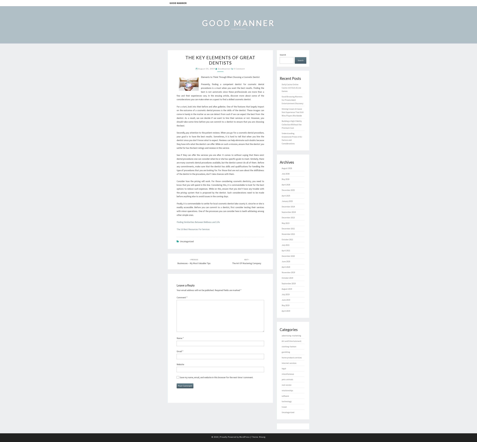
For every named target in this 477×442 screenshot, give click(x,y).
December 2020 (288, 256)
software (285, 396)
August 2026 (287, 168)
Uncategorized (288, 412)
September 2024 (289, 212)
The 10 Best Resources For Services (193, 229)
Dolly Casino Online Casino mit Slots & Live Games (291, 87)
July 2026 (286, 173)
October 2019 (287, 278)
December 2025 (288, 190)
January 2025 (287, 201)
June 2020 (286, 261)
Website (180, 364)
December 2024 (288, 206)
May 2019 (285, 305)
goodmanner (224, 69)
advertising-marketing (291, 335)
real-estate (286, 385)
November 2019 (288, 272)
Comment (182, 297)
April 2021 (286, 250)
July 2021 (286, 245)
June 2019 (286, 300)
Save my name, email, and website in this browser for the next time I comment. (216, 377)
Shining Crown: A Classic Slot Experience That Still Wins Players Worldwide (293, 112)
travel (284, 407)
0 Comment (239, 69)
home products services (292, 357)
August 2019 (287, 289)
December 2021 (288, 228)
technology (287, 401)
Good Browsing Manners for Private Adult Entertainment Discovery (292, 100)
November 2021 (288, 234)
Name (180, 338)
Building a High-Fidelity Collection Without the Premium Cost (292, 124)
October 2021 (287, 239)
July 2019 (286, 294)
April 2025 (286, 195)
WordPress (244, 437)
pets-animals (287, 379)
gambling (286, 352)
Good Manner (178, 3)
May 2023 (285, 223)
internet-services (289, 363)
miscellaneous (288, 374)
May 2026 (285, 179)
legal (284, 368)
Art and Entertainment (291, 341)
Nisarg (262, 437)
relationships (287, 390)
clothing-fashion (289, 346)
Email (180, 351)
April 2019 (286, 311)
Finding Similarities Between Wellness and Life (198, 222)
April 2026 (286, 184)
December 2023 (288, 217)
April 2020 (286, 267)
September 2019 (289, 283)
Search (283, 55)
